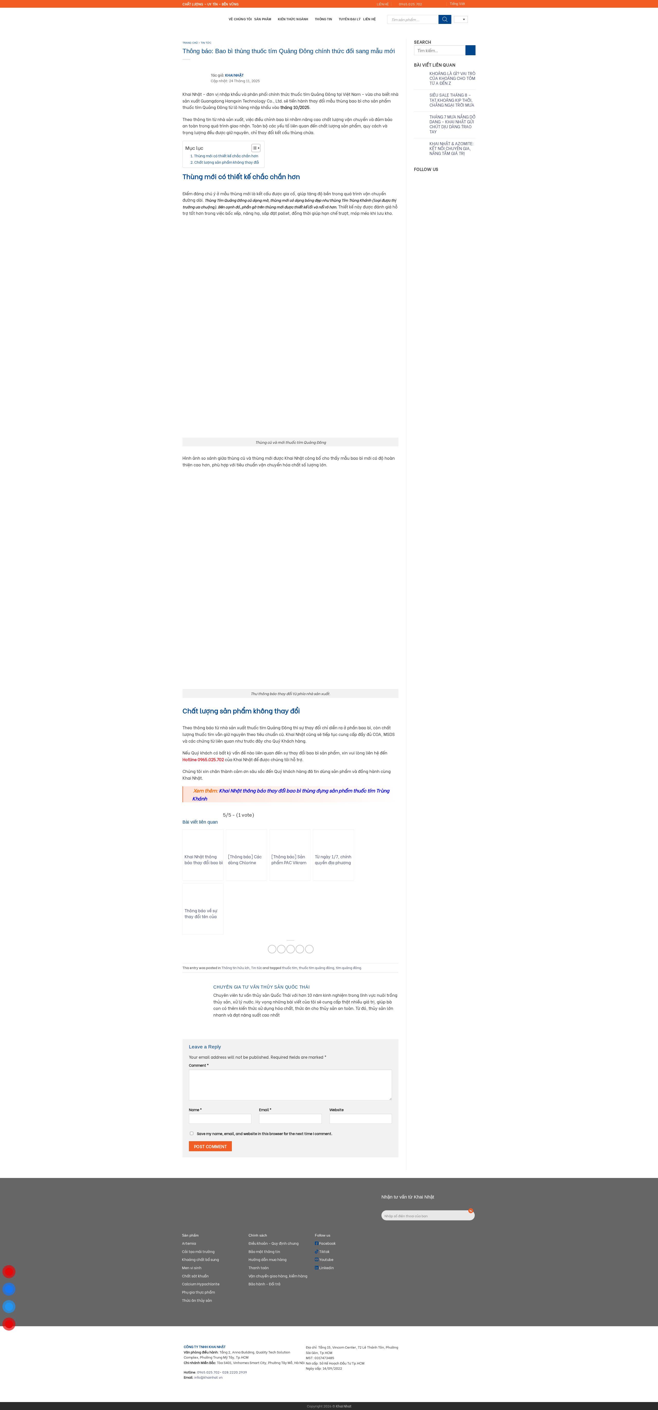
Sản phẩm (262, 19)
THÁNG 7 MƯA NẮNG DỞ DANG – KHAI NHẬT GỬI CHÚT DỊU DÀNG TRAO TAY (452, 124)
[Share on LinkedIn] (309, 949)
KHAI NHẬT (234, 75)
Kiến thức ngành (293, 19)
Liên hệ (369, 19)
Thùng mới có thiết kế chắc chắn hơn (226, 155)
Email (265, 1109)
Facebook (327, 1243)
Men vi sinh (192, 1267)
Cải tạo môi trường (198, 1251)
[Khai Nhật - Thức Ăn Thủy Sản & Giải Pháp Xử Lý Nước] (201, 19)
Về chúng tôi (240, 19)
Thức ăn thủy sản (197, 1300)
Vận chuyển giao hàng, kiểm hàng (278, 1275)
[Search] (444, 19)
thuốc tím (289, 967)
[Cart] (473, 19)
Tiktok (324, 1251)
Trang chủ (190, 42)
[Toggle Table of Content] (253, 148)
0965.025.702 (208, 1372)
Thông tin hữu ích (235, 967)
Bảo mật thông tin (264, 1251)
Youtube (325, 1259)
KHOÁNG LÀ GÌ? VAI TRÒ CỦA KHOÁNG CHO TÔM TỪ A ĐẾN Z (452, 78)
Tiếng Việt (457, 4)
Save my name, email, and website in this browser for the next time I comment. (264, 1133)
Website (337, 1109)
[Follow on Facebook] (427, 4)
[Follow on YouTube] (442, 4)
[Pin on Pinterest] (300, 949)
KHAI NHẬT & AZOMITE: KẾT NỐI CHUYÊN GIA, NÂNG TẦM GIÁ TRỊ (451, 148)
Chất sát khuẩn (195, 1275)
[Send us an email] (432, 4)
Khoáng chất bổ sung (200, 1259)
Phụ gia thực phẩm (198, 1292)
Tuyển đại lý (350, 19)
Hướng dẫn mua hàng (268, 1259)
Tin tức (206, 42)
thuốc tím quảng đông (316, 967)
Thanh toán (259, 1267)
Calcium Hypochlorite (201, 1283)
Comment (199, 1065)
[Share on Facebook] (272, 949)
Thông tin (323, 19)
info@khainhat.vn (208, 1377)
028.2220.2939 (234, 1372)
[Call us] (437, 4)
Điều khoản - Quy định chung (274, 1243)
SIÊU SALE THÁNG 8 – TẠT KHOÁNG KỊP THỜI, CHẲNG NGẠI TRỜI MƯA (451, 99)
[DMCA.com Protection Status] (440, 1379)
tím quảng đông (348, 967)
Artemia (189, 1243)
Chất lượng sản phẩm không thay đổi (226, 162)
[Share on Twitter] (281, 949)
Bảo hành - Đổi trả (264, 1283)
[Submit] (470, 50)
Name (195, 1109)
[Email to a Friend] (290, 949)
